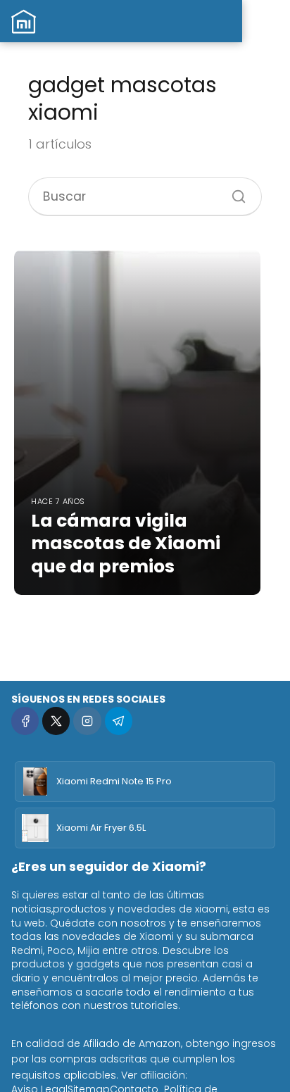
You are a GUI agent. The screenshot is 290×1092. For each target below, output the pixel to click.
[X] (56, 720)
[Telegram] (118, 720)
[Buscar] (234, 191)
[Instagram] (87, 720)
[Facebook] (25, 720)
